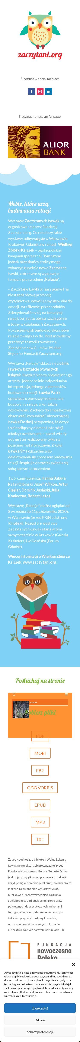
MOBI (40, 753)
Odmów (40, 1020)
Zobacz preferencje (40, 1032)
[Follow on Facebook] (31, 91)
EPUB (40, 804)
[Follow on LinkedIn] (48, 91)
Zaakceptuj (40, 1008)
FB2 (40, 770)
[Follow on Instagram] (40, 91)
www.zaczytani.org (39, 562)
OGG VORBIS (40, 787)
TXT (40, 839)
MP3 (40, 822)
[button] (73, 964)
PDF (40, 736)
